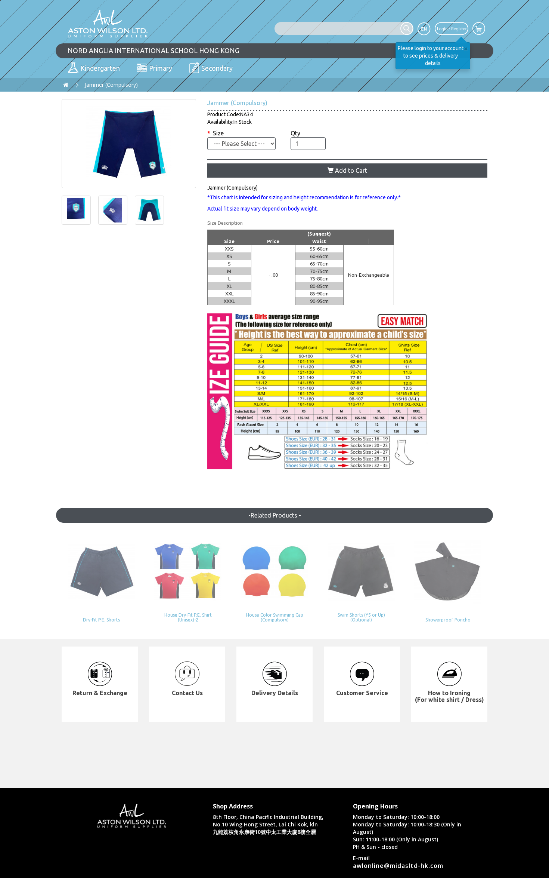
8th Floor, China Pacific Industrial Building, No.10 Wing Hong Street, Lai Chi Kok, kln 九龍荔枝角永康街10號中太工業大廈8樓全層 (268, 824)
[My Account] (451, 28)
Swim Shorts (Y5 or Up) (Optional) (361, 617)
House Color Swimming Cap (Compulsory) (274, 617)
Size (218, 133)
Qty (295, 133)
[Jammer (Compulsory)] (129, 143)
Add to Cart (350, 170)
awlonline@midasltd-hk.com (398, 866)
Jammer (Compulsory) (111, 84)
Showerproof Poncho (448, 619)
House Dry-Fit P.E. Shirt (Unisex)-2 (188, 617)
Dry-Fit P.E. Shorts (101, 619)
